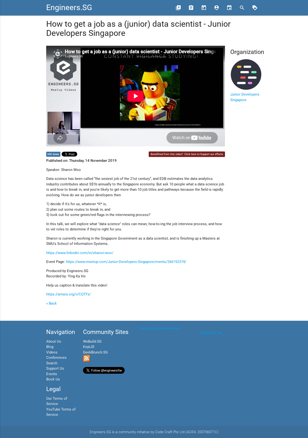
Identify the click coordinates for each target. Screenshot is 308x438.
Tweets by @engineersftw (159, 328)
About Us (53, 341)
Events (51, 374)
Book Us (53, 379)
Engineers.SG (69, 7)
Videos (52, 352)
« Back (51, 303)
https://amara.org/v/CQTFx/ (68, 294)
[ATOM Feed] (86, 360)
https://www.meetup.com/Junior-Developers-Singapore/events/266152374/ (126, 262)
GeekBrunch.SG (95, 352)
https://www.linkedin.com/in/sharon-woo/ (79, 253)
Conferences (56, 357)
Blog (49, 347)
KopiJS (88, 347)
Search (51, 363)
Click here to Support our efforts (203, 154)
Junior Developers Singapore (244, 97)
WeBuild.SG (92, 341)
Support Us (55, 368)
